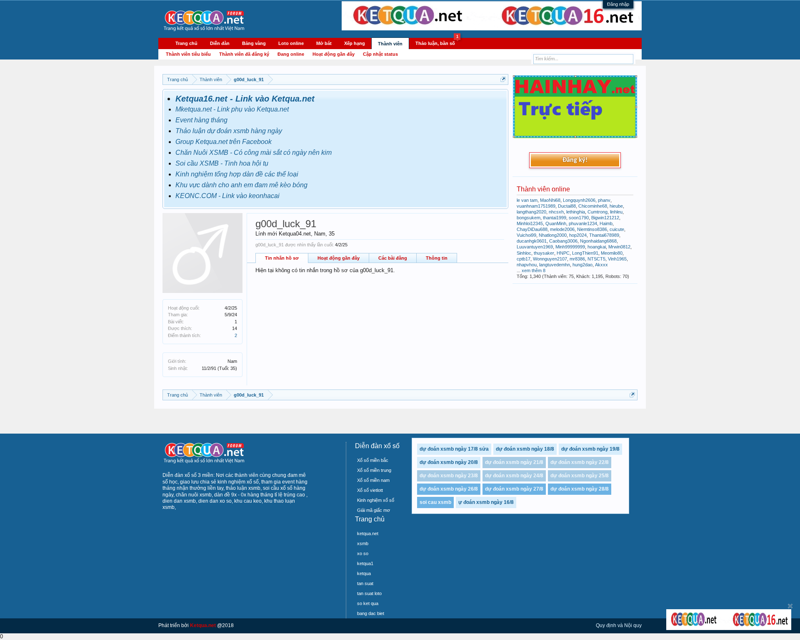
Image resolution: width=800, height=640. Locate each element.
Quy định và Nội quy (619, 625)
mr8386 (577, 258)
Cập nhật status (380, 54)
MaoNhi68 (550, 200)
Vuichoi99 (526, 235)
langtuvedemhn (554, 264)
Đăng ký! (575, 160)
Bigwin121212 (605, 217)
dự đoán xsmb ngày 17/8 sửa (454, 449)
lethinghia (575, 211)
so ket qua (367, 603)
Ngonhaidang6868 (598, 240)
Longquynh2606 (579, 200)
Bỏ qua (790, 606)
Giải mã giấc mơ (373, 510)
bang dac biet (370, 613)
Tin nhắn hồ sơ (282, 258)
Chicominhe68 (592, 205)
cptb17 (523, 258)
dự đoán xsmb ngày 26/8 (449, 489)
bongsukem (528, 217)
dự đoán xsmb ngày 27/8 (514, 489)
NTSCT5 (596, 258)
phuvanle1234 (583, 223)
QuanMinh (555, 223)
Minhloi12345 (530, 223)
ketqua (364, 573)
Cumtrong (598, 211)
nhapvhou (527, 264)
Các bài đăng (392, 258)
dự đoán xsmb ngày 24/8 (514, 476)
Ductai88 (567, 205)
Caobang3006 (563, 240)
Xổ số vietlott (370, 490)
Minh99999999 (570, 246)
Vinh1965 (617, 258)
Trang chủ (186, 43)
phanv (604, 200)
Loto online (291, 43)
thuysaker (544, 253)
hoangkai (597, 246)
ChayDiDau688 (532, 229)
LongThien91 (585, 253)
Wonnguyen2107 (550, 258)
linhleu (616, 211)
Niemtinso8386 (592, 229)
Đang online (291, 54)
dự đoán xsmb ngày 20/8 (449, 462)
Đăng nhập (618, 4)
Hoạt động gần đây (339, 258)
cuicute (617, 229)
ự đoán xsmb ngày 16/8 (486, 502)
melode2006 (562, 229)
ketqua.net (367, 533)
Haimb (606, 223)
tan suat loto (369, 593)
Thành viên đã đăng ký (244, 54)
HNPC (563, 253)
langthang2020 (531, 211)
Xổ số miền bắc (372, 460)
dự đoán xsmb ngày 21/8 (514, 462)
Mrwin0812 (619, 246)
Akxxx (601, 264)
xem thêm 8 (533, 270)
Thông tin (437, 258)
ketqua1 (365, 563)
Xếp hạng (354, 43)
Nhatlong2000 (553, 235)
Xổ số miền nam (373, 480)
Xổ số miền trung (374, 470)
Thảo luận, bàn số (436, 42)
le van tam (527, 200)
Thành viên (390, 43)
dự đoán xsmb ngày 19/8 (590, 449)
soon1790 (579, 217)
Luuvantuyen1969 (535, 246)
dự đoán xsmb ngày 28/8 (579, 489)
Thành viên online (543, 189)
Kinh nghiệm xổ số (375, 500)
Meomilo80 (611, 253)
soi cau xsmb (435, 502)
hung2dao (582, 264)
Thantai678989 (604, 235)
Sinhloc (524, 253)
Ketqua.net (203, 625)
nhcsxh (556, 211)
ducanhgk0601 (532, 240)
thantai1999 (554, 217)
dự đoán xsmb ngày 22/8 (579, 462)
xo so (362, 553)
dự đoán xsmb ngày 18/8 (525, 449)
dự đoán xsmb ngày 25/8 (579, 476)
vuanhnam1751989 (536, 205)
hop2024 (578, 235)
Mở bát (324, 43)
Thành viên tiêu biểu (188, 54)
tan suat (365, 583)
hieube (616, 205)
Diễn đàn (220, 43)
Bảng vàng (254, 43)
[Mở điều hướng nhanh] (503, 79)
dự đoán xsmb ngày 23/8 (449, 476)
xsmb (362, 543)
